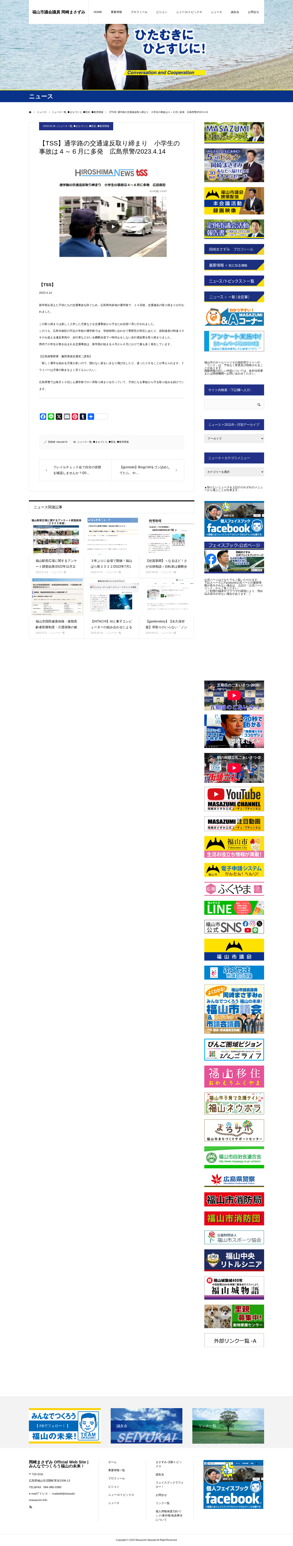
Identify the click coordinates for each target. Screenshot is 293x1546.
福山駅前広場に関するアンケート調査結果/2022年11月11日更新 (56, 566)
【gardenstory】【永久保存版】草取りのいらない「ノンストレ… (166, 627)
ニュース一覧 (65, 126)
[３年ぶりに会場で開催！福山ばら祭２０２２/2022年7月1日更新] (111, 536)
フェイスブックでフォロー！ (170, 1484)
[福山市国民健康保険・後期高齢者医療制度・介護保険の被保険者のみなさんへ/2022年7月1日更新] (56, 597)
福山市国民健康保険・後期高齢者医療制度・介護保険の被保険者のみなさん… (56, 627)
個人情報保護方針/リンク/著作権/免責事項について (169, 1515)
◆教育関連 (103, 126)
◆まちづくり (80, 126)
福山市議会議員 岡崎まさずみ (58, 12)
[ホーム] (30, 112)
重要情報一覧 (116, 1470)
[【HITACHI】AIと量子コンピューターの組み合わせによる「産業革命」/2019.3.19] (111, 597)
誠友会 (235, 12)
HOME (98, 12)
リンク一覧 (163, 1503)
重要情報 (116, 12)
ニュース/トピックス (189, 12)
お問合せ (253, 12)
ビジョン (161, 12)
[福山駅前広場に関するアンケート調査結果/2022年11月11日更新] (56, 536)
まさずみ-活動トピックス (169, 1464)
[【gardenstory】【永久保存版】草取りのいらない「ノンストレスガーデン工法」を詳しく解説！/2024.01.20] (166, 597)
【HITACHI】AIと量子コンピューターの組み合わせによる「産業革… (111, 627)
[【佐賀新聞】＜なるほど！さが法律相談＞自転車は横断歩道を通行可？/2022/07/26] (166, 536)
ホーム (112, 1462)
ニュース (216, 12)
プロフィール (139, 12)
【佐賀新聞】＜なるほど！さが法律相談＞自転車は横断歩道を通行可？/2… (166, 566)
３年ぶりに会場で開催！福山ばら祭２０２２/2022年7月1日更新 (111, 566)
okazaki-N (61, 442)
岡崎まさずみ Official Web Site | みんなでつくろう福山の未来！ (58, 1464)
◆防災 (92, 126)
